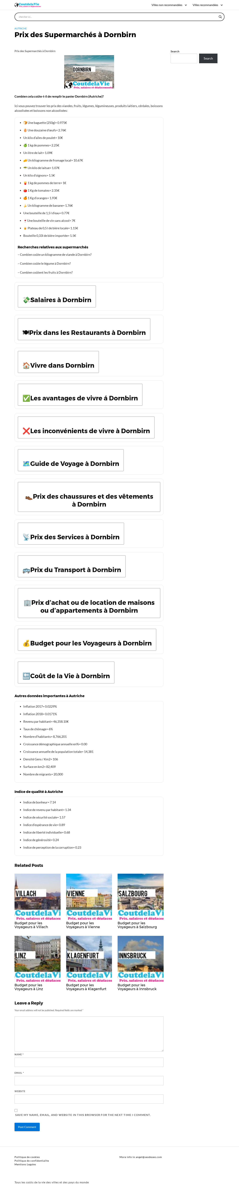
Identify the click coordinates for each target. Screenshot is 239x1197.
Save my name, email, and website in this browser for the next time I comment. (83, 1114)
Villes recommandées (205, 4)
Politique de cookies (27, 1156)
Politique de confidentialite (32, 1160)
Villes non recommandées (167, 4)
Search (175, 51)
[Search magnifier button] (220, 16)
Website (20, 1091)
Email (19, 1072)
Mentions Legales (25, 1164)
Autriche (21, 28)
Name (19, 1054)
